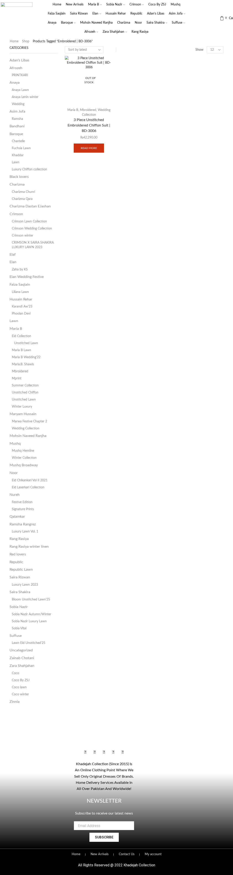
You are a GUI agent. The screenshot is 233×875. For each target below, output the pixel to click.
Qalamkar (17, 516)
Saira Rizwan (79, 13)
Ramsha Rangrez (23, 524)
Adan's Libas (19, 60)
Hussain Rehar (116, 13)
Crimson (135, 4)
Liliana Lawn (20, 292)
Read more (89, 148)
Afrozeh (89, 31)
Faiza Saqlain (57, 13)
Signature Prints (23, 509)
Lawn (15, 162)
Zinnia (15, 702)
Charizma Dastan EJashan (30, 206)
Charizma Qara (22, 199)
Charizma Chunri (23, 192)
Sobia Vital (19, 628)
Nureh (15, 495)
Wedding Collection (25, 428)
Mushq (175, 4)
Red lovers (18, 554)
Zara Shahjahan (113, 31)
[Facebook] (85, 752)
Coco (15, 673)
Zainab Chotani (22, 658)
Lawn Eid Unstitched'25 (28, 643)
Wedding (18, 104)
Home (57, 4)
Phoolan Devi (21, 313)
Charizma (123, 22)
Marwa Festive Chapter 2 (29, 421)
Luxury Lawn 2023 (25, 584)
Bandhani (17, 126)
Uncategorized (21, 650)
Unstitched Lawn (26, 343)
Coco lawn (19, 687)
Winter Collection (24, 457)
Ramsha (17, 119)
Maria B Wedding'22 (26, 357)
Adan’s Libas (155, 13)
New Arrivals (75, 4)
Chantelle (18, 141)
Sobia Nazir (114, 4)
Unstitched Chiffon (25, 392)
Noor (138, 22)
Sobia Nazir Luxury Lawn (29, 621)
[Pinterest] (123, 752)
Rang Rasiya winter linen (29, 546)
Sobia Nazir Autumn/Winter (31, 614)
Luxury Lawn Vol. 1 (25, 531)
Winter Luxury (22, 406)
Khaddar (18, 155)
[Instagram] (95, 752)
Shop (25, 41)
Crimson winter (22, 235)
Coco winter (20, 694)
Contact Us (126, 854)
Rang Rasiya (140, 31)
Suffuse (177, 22)
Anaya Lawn (20, 90)
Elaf (13, 254)
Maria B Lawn (21, 350)
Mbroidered (88, 110)
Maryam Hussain (23, 414)
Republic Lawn (21, 569)
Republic (136, 13)
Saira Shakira (156, 22)
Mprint (16, 378)
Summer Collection (25, 385)
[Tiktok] (113, 752)
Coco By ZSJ (157, 4)
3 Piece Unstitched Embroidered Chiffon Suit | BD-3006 (89, 125)
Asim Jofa (175, 13)
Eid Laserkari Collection (28, 487)
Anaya (52, 22)
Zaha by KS (20, 269)
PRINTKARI (20, 75)
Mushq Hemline (23, 450)
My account (153, 854)
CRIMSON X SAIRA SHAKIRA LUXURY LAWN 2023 (33, 245)
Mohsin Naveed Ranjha (96, 22)
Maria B (93, 4)
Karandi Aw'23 (22, 306)
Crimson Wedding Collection (32, 228)
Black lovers (19, 177)
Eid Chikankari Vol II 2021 (30, 480)
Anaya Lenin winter (25, 97)
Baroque (67, 22)
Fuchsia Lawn (21, 148)
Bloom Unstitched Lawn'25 (31, 599)
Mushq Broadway (24, 465)
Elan (95, 13)
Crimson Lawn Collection (29, 221)
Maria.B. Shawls (23, 364)
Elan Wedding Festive (27, 277)
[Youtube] (104, 752)
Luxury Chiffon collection (29, 169)
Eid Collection (21, 336)
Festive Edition (22, 502)
